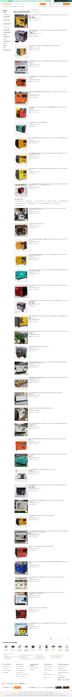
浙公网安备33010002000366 (53, 695)
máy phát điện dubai (23, 656)
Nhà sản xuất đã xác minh (34, 667)
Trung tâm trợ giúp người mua (49, 666)
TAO (44, 692)
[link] (70, 687)
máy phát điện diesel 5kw (39, 657)
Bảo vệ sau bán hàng (19, 672)
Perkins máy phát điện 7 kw (56, 203)
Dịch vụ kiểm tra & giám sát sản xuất (22, 674)
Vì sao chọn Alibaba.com (6, 666)
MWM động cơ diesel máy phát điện (11, 656)
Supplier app (33, 687)
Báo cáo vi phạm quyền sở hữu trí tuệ (49, 675)
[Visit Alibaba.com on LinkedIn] (60, 679)
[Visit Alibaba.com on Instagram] (65, 679)
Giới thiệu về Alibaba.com (6, 664)
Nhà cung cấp (36, 36)
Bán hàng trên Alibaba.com (62, 666)
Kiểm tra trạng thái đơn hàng (62, 670)
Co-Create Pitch (4, 668)
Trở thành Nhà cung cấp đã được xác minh (63, 673)
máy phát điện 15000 (39, 655)
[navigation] (8, 325)
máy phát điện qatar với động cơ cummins (57, 655)
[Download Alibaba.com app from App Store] (58, 687)
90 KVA (5, 655)
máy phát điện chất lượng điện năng (20, 203)
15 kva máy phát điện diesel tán (56, 656)
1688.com (25, 692)
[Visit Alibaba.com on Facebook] (58, 679)
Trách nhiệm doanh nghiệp (6, 670)
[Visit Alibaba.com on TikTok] (69, 679)
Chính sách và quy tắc (19, 676)
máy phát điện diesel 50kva (40, 658)
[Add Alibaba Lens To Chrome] (17, 687)
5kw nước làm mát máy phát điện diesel (44, 203)
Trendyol (47, 692)
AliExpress (21, 692)
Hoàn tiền (45, 672)
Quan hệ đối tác (60, 675)
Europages (51, 692)
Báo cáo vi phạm (46, 677)
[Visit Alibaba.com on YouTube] (67, 679)
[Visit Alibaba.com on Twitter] (63, 679)
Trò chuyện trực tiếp (47, 668)
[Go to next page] (66, 639)
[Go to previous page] (48, 639)
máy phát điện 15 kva (8, 658)
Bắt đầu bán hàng (61, 668)
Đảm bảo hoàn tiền (19, 668)
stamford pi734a (7, 657)
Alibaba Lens (6, 687)
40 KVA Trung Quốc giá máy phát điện (26, 655)
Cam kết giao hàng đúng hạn (20, 670)
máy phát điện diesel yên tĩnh (55, 657)
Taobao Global (40, 692)
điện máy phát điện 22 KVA (19, 205)
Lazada (36, 692)
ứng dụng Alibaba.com (50, 687)
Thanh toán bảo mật (19, 666)
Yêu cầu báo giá (32, 669)
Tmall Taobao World (31, 692)
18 (63, 638)
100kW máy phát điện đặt (32, 203)
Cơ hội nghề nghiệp (5, 672)
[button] (39, 4)
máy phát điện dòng (23, 657)
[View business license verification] (45, 695)
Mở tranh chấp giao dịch (48, 670)
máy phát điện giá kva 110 (39, 656)
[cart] (54, 4)
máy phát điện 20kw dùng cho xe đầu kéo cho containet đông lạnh (26, 658)
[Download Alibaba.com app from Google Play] (66, 687)
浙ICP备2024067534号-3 (63, 695)
